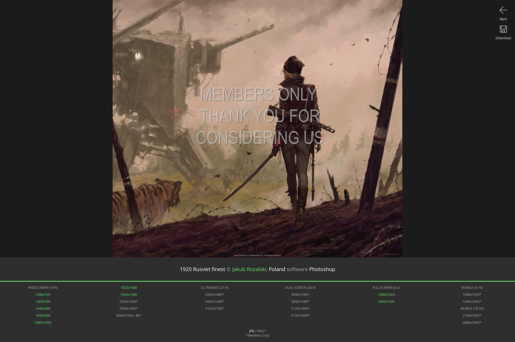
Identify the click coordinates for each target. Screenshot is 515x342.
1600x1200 (386, 301)
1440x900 (42, 308)
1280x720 (42, 294)
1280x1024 (386, 294)
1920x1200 (128, 294)
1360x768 (42, 301)
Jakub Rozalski (249, 269)
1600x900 (42, 315)
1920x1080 (128, 287)
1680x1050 (42, 322)
